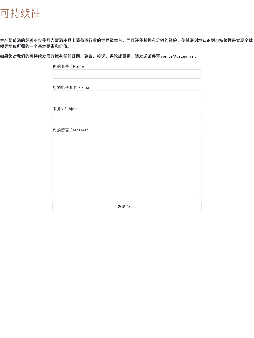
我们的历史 (91, 15)
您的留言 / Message (71, 130)
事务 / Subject (65, 109)
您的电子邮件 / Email (72, 88)
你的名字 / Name (68, 66)
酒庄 (113, 15)
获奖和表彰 (158, 15)
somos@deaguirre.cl (179, 56)
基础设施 (133, 15)
